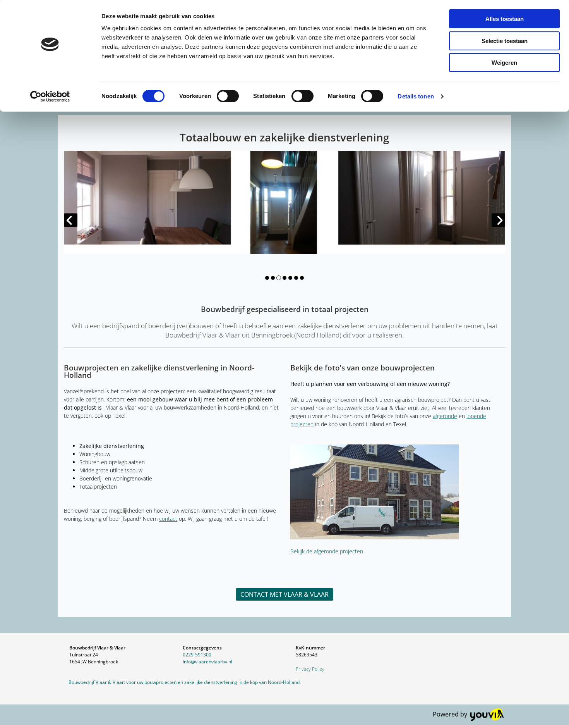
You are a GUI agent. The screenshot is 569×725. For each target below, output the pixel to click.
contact (168, 518)
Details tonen (416, 96)
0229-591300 (197, 654)
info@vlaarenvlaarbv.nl (207, 661)
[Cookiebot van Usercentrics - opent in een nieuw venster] (50, 96)
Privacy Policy (310, 669)
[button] (284, 594)
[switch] (228, 96)
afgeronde (445, 416)
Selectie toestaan (505, 41)
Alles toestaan (504, 18)
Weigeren (504, 62)
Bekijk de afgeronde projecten (326, 551)
